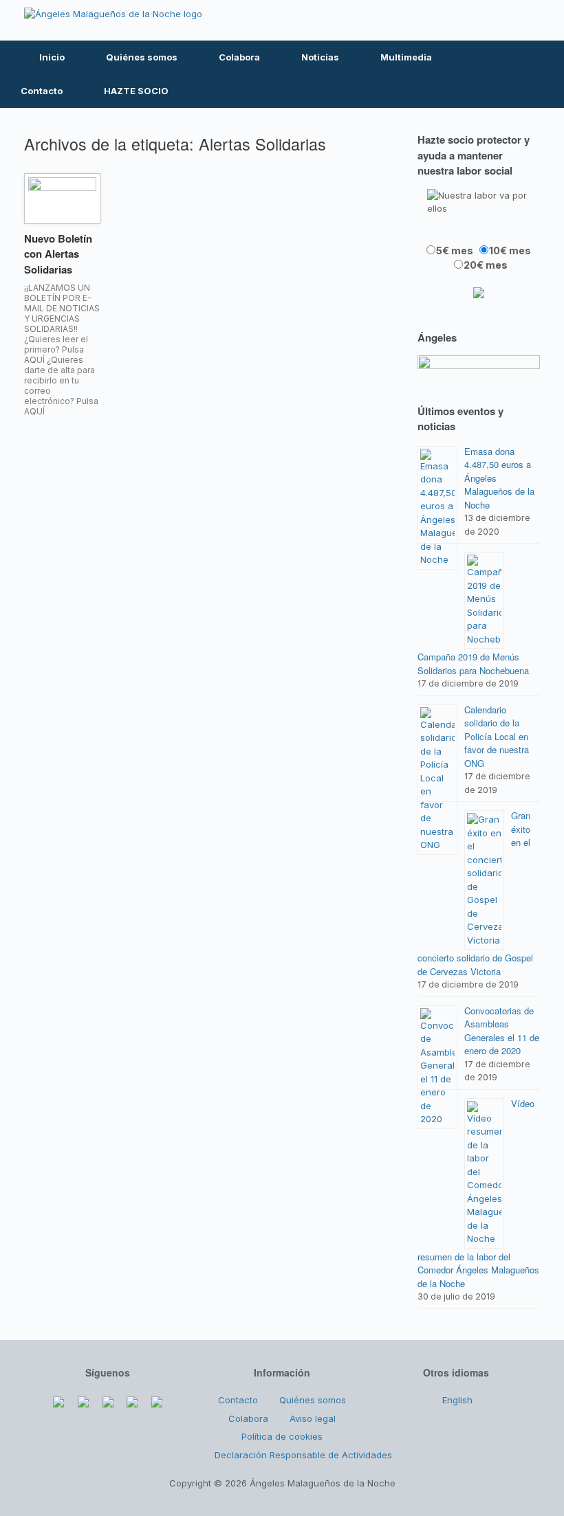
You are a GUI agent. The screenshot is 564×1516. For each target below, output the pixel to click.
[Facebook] (413, 20)
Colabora (239, 57)
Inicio (52, 57)
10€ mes (510, 250)
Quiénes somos (141, 57)
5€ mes (454, 250)
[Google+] (107, 1398)
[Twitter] (442, 20)
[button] (543, 74)
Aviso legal (313, 1418)
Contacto (42, 90)
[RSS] (501, 20)
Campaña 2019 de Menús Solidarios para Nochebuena (473, 663)
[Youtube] (471, 20)
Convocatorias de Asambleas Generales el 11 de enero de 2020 (501, 1031)
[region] (478, 365)
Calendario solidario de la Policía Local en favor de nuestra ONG (496, 736)
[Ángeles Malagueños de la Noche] (113, 14)
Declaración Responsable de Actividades (303, 1454)
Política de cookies (282, 1436)
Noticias (320, 57)
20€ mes (486, 265)
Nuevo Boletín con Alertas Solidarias (58, 254)
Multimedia (406, 57)
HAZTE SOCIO (136, 90)
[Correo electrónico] (530, 20)
